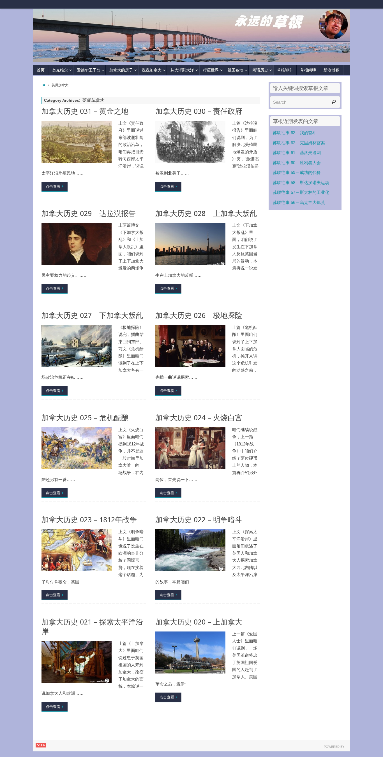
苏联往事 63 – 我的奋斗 (295, 132)
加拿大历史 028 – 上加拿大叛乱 (206, 213)
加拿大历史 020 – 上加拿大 (198, 622)
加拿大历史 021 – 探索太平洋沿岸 (92, 626)
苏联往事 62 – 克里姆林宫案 (299, 142)
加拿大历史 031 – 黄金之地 (84, 111)
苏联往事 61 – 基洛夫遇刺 (297, 152)
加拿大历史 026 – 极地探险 (198, 315)
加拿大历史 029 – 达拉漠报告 (88, 213)
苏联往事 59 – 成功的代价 (297, 172)
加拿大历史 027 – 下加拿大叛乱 (92, 315)
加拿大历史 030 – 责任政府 (198, 111)
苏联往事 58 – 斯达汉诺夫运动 (301, 182)
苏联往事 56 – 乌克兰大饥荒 (299, 202)
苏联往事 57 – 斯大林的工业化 (301, 192)
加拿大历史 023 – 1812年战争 (89, 519)
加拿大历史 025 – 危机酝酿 (84, 417)
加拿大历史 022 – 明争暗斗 (198, 519)
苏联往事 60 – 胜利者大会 (297, 162)
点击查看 (53, 186)
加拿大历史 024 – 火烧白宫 (198, 417)
